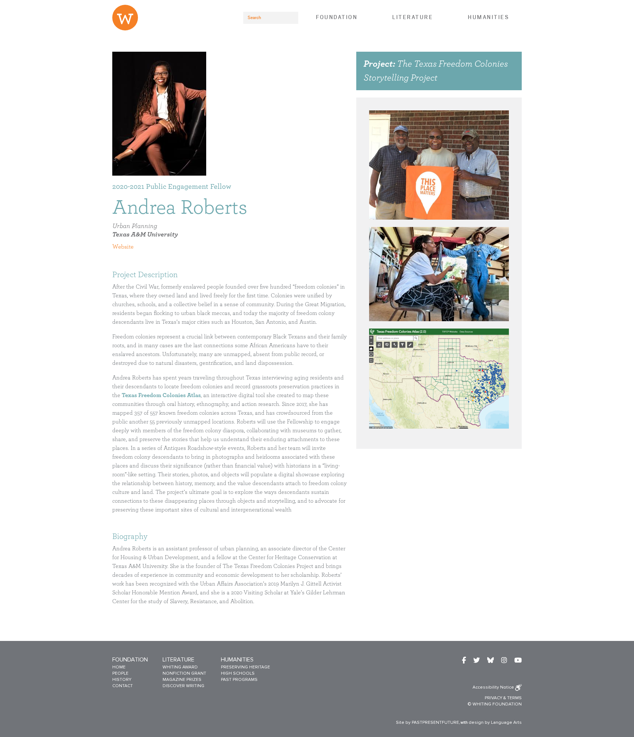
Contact (122, 686)
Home (118, 667)
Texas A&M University (145, 234)
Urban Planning (134, 226)
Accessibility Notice (494, 687)
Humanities (488, 17)
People (120, 673)
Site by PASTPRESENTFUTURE (427, 722)
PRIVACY (493, 698)
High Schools (238, 673)
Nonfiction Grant (184, 673)
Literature (412, 17)
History (121, 679)
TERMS (514, 698)
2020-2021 (128, 186)
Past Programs (239, 679)
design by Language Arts (495, 722)
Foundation (336, 17)
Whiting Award (180, 667)
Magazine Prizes (182, 679)
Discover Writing (183, 686)
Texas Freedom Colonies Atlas (161, 395)
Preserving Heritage (245, 667)
